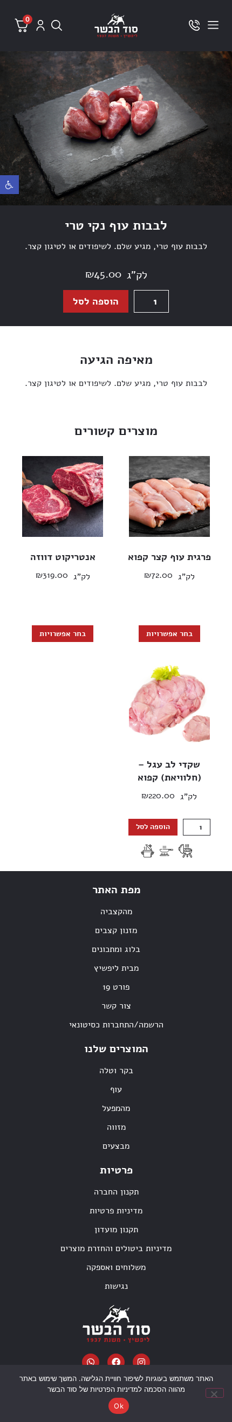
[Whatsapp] (90, 1362)
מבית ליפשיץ (116, 968)
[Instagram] (141, 1362)
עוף (116, 1089)
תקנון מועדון (116, 1229)
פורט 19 (116, 987)
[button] (9, 184)
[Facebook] (116, 1362)
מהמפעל (116, 1108)
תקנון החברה (116, 1191)
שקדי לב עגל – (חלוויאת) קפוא (169, 771)
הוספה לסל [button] (153, 827)
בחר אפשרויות (169, 634)
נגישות (116, 1286)
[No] (215, 1393)
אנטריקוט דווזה (62, 556)
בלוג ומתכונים (116, 949)
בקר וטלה (116, 1070)
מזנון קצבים (116, 930)
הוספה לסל (96, 301)
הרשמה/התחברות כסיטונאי (116, 1024)
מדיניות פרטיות (116, 1210)
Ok (119, 1406)
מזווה (116, 1127)
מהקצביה (116, 911)
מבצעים (116, 1146)
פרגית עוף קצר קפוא (169, 556)
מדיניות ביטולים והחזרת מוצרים (116, 1248)
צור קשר (116, 1005)
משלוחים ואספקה (116, 1267)
